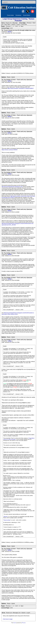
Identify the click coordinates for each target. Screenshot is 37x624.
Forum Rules (26, 15)
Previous (29, 23)
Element (5, 516)
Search (13, 24)
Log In (18, 24)
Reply (8, 77)
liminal (10, 31)
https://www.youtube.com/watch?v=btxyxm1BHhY (20, 88)
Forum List (8, 23)
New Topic (7, 24)
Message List (16, 612)
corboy (10, 341)
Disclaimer (18, 15)
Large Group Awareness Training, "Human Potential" (18, 19)
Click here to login (8, 619)
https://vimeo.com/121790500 (9, 149)
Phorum (23, 622)
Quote (13, 77)
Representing (7, 520)
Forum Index (10, 15)
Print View (24, 24)
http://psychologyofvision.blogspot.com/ (12, 186)
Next (34, 23)
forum (14, 622)
